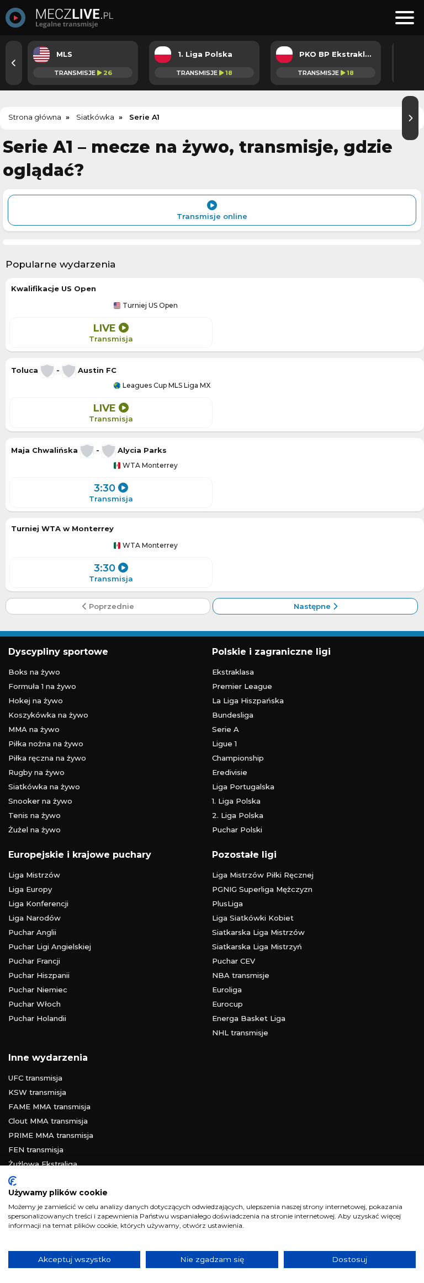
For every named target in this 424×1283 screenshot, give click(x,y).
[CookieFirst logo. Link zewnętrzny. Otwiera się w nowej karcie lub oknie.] (12, 1181)
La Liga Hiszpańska (248, 700)
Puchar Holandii (37, 1018)
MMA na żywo (34, 729)
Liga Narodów (34, 917)
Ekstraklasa (233, 671)
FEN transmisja (35, 1149)
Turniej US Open (149, 305)
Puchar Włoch (34, 1003)
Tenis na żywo (34, 815)
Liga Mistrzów (34, 874)
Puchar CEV (233, 960)
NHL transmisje (240, 1032)
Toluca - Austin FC (63, 370)
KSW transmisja (37, 1092)
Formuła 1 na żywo (42, 686)
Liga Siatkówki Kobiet (253, 917)
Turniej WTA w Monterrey (62, 528)
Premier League (242, 686)
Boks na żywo (34, 671)
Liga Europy (30, 889)
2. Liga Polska (237, 815)
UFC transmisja (35, 1077)
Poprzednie (110, 606)
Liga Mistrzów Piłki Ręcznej (263, 874)
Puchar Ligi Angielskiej (49, 946)
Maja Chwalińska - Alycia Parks (89, 450)
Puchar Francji (34, 960)
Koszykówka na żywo (48, 714)
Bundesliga (232, 714)
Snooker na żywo (40, 800)
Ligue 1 (224, 743)
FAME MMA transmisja (49, 1106)
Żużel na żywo (34, 829)
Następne (313, 606)
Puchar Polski (237, 829)
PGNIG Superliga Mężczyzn (262, 889)
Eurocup (227, 1003)
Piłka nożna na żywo (45, 743)
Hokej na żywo (35, 700)
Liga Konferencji (38, 903)
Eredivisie (229, 772)
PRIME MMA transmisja (50, 1135)
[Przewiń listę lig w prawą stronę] (410, 118)
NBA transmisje (240, 975)
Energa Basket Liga (248, 1018)
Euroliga (227, 989)
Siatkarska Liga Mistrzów (258, 932)
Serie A (225, 729)
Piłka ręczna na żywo (47, 757)
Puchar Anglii (32, 932)
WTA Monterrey (149, 465)
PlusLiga (227, 903)
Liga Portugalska (243, 786)
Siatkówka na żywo (44, 786)
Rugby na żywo (36, 772)
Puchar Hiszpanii (39, 975)
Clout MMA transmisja (48, 1120)
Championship (238, 757)
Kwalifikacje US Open (53, 288)
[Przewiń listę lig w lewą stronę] (14, 63)
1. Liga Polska (236, 800)
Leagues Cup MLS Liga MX (165, 385)
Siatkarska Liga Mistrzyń (257, 946)
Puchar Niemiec (37, 989)
